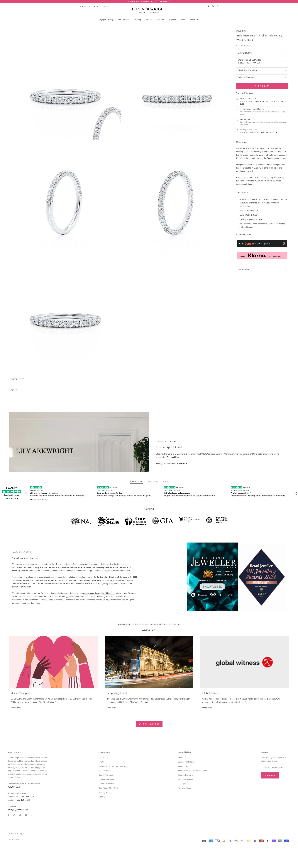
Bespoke (149, 19)
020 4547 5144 (23, 800)
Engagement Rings (106, 19)
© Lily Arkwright (14, 839)
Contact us (103, 757)
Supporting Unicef (117, 693)
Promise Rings (184, 788)
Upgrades (172, 19)
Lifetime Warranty (106, 779)
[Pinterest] (20, 815)
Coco (269, 158)
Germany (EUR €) (15, 834)
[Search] (213, 6)
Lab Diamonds (123, 19)
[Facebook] (9, 815)
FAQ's (101, 762)
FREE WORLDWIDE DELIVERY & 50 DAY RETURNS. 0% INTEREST (149, 1)
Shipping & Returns (17, 378)
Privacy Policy (104, 792)
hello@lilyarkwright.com (18, 810)
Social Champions (21, 693)
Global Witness (210, 693)
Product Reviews (185, 779)
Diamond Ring (173, 457)
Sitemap (102, 797)
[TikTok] (32, 815)
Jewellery (160, 19)
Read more (16, 708)
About (183, 19)
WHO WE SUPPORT (149, 724)
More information (243, 269)
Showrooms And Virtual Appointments (194, 771)
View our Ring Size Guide (268, 132)
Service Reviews (185, 775)
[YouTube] (26, 815)
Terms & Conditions (106, 784)
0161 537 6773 (84, 6)
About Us (182, 757)
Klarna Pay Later (105, 775)
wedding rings (109, 593)
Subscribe (270, 775)
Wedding (137, 19)
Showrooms (194, 19)
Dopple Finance (105, 771)
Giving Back (183, 784)
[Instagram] (14, 815)
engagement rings (91, 593)
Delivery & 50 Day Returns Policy (113, 766)
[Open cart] (218, 6)
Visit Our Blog (184, 766)
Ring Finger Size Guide (108, 788)
